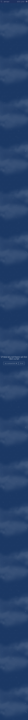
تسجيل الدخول (6, 1)
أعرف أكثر (21, 363)
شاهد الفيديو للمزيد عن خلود (10, 363)
